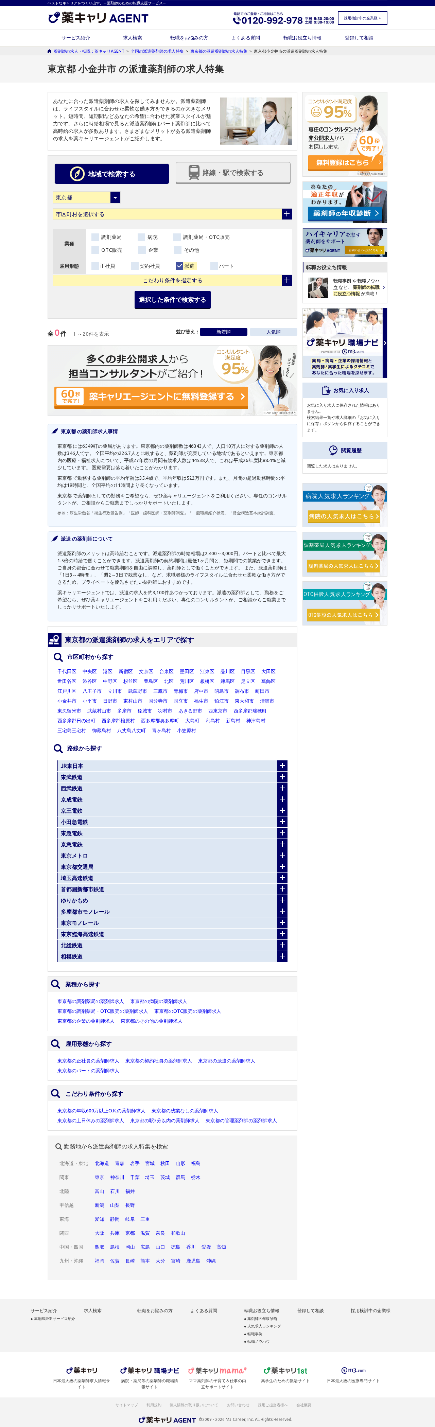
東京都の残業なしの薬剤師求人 (185, 1110)
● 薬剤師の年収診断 (260, 1319)
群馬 (180, 1177)
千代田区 (66, 671)
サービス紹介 (76, 37)
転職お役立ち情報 (302, 37)
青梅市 (181, 691)
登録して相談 (359, 37)
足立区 (248, 681)
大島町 (192, 720)
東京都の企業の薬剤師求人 (86, 1021)
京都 (130, 1233)
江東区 (207, 671)
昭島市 (221, 691)
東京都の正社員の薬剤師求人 (88, 1060)
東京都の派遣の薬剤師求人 (226, 1060)
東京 (99, 1177)
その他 (190, 250)
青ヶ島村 (161, 730)
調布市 (242, 691)
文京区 (146, 671)
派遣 (189, 266)
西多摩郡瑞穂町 (250, 710)
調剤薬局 (111, 237)
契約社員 (150, 266)
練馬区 (228, 681)
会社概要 (304, 1405)
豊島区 (151, 681)
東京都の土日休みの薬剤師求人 (90, 1120)
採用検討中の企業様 (370, 1310)
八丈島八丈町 (131, 730)
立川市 (115, 691)
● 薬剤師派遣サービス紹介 (53, 1319)
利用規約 (153, 1405)
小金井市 (66, 701)
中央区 (90, 671)
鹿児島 (193, 1261)
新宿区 (126, 671)
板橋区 (207, 681)
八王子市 (92, 691)
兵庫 (115, 1233)
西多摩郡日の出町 (76, 720)
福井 (130, 1191)
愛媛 (206, 1247)
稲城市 (145, 710)
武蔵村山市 (99, 710)
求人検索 (132, 37)
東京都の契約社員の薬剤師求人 (158, 1060)
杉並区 (130, 681)
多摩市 (124, 710)
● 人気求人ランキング (262, 1326)
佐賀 (115, 1261)
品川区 (228, 671)
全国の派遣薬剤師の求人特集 (157, 51)
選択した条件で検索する (172, 299)
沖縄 (211, 1261)
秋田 (165, 1163)
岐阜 (130, 1219)
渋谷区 (90, 681)
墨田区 (187, 671)
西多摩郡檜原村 (118, 720)
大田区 (268, 671)
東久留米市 (69, 710)
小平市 (90, 701)
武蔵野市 (137, 691)
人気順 (273, 332)
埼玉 (150, 1177)
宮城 (150, 1163)
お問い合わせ (238, 1405)
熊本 (145, 1261)
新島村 (233, 720)
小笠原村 (186, 730)
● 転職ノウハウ (257, 1341)
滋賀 (145, 1233)
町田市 (262, 691)
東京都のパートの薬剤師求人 (88, 1070)
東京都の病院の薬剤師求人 (158, 1001)
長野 (130, 1205)
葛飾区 (268, 681)
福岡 (99, 1261)
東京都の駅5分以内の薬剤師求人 (164, 1120)
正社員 (107, 266)
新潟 (99, 1205)
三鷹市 (160, 691)
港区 (107, 671)
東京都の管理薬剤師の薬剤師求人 (241, 1120)
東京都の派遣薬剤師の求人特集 (218, 51)
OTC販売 (111, 250)
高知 (221, 1247)
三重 (145, 1219)
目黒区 (248, 671)
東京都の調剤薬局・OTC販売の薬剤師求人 (102, 1011)
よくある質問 (245, 37)
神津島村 (255, 720)
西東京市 (217, 710)
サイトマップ (127, 1405)
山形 (180, 1163)
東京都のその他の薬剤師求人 (151, 1021)
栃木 (196, 1177)
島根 (115, 1247)
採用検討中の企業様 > (362, 18)
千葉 (135, 1177)
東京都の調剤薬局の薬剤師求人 (90, 1001)
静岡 (115, 1219)
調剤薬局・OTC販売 (206, 237)
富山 (99, 1191)
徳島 (175, 1247)
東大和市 (244, 701)
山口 (160, 1247)
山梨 (115, 1205)
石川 (115, 1191)
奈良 (160, 1233)
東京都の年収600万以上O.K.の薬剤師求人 (101, 1110)
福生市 (201, 701)
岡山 (130, 1247)
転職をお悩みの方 (189, 37)
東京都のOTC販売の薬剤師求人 (187, 1011)
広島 (145, 1247)
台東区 (166, 671)
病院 (152, 237)
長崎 (130, 1261)
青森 (119, 1163)
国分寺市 (158, 701)
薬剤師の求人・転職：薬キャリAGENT (89, 51)
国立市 (181, 701)
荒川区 (187, 681)
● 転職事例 (253, 1334)
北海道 (102, 1163)
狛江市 (221, 701)
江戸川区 (66, 691)
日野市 (110, 701)
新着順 (223, 332)
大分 (160, 1261)
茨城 (165, 1177)
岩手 (135, 1163)
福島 (196, 1163)
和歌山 (178, 1233)
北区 (169, 681)
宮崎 (175, 1261)
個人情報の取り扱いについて (194, 1405)
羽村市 (165, 710)
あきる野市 (190, 710)
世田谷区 (66, 681)
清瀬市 (267, 701)
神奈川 (117, 1177)
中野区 (110, 681)
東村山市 (132, 701)
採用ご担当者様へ (273, 1405)
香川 (191, 1247)
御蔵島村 (101, 730)
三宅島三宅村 (71, 730)
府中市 (201, 691)
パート (226, 266)
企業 (152, 250)
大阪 (99, 1233)
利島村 (213, 720)
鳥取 (99, 1247)
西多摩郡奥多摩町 (160, 720)
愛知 (99, 1219)
